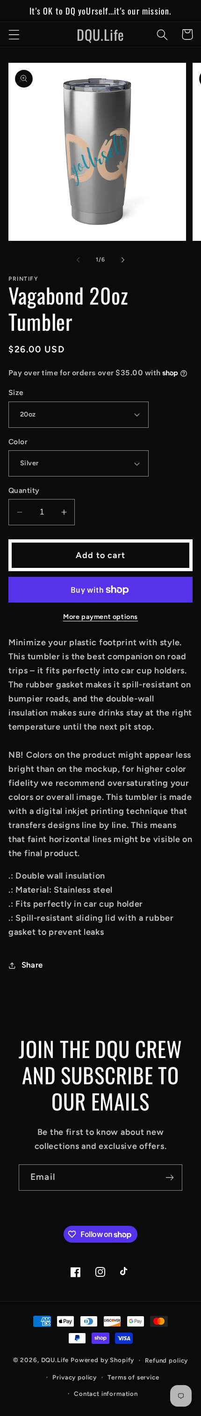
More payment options (100, 616)
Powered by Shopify (102, 1360)
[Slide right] (123, 259)
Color (18, 441)
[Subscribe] (169, 1177)
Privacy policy (74, 1377)
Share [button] (32, 964)
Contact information (106, 1393)
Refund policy (166, 1360)
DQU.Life (55, 1360)
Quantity (24, 490)
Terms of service (133, 1377)
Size (16, 392)
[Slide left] (78, 259)
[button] (14, 34)
